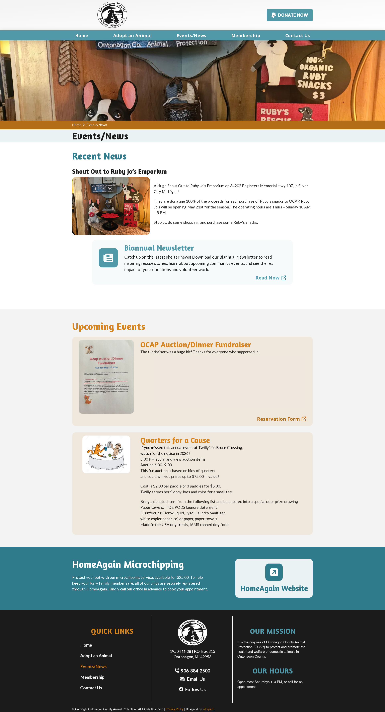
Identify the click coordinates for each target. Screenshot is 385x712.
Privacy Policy (174, 709)
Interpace (209, 709)
